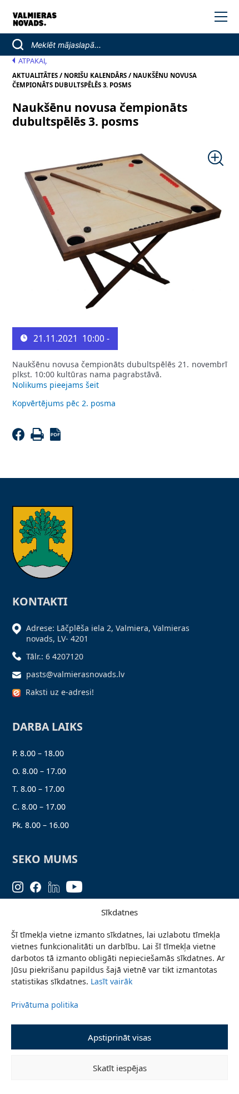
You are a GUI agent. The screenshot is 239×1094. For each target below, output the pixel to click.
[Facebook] (20, 437)
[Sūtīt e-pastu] (19, 674)
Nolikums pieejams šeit (55, 385)
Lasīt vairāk (111, 981)
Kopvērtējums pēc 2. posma (64, 403)
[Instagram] (21, 885)
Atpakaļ (32, 61)
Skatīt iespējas (120, 1067)
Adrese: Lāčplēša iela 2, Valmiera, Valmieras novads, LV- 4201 (108, 633)
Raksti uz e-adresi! (60, 692)
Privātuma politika (44, 1004)
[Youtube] (77, 885)
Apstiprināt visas (119, 1037)
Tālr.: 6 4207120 (54, 656)
